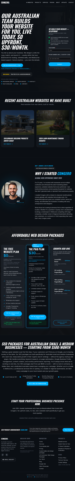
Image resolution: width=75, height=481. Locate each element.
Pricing (52, 2)
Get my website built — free (12, 65)
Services (45, 2)
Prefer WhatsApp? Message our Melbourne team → (15, 68)
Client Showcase (43, 466)
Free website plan (44, 446)
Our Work (42, 459)
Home (41, 441)
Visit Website (7, 144)
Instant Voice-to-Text (64, 444)
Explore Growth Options (62, 322)
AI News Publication (64, 446)
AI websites (29, 2)
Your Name (52, 47)
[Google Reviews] (6, 454)
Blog (40, 461)
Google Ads (42, 464)
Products (38, 2)
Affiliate (64, 2)
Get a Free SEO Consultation (37, 383)
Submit (59, 64)
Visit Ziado (68, 429)
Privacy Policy (62, 457)
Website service (62, 441)
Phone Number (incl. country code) (59, 55)
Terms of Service (63, 460)
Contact (71, 2)
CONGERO (5, 2)
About (58, 2)
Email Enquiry (9, 459)
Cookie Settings (62, 462)
